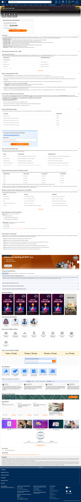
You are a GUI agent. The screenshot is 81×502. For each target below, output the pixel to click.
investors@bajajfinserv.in (39, 490)
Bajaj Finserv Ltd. (52, 487)
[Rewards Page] (73, 1)
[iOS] (70, 491)
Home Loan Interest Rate (10, 454)
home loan (9, 235)
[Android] (67, 491)
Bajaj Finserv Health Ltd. (53, 497)
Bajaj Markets (51, 493)
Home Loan (4, 454)
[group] (40, 262)
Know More (8, 265)
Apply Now (4, 313)
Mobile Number (6, 137)
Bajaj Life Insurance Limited (53, 491)
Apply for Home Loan (35, 454)
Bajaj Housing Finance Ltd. (53, 494)
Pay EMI (63, 4)
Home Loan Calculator (20, 454)
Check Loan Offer (20, 144)
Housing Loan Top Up (28, 454)
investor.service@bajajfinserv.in (23, 489)
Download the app (76, 4)
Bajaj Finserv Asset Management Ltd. (54, 498)
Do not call (69, 4)
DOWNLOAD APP (40, 445)
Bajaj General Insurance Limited (54, 490)
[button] (78, 262)
